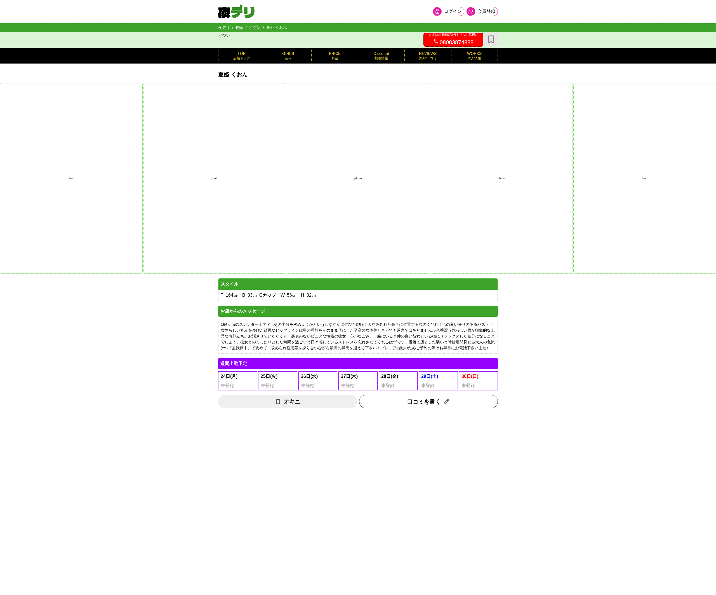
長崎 (239, 27)
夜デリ (224, 27)
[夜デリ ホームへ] (236, 11)
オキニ (292, 402)
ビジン (255, 27)
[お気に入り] (491, 39)
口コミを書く (424, 402)
